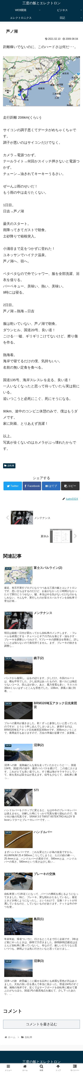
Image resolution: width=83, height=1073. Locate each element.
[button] (75, 608)
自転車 (10, 465)
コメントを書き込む (41, 1024)
